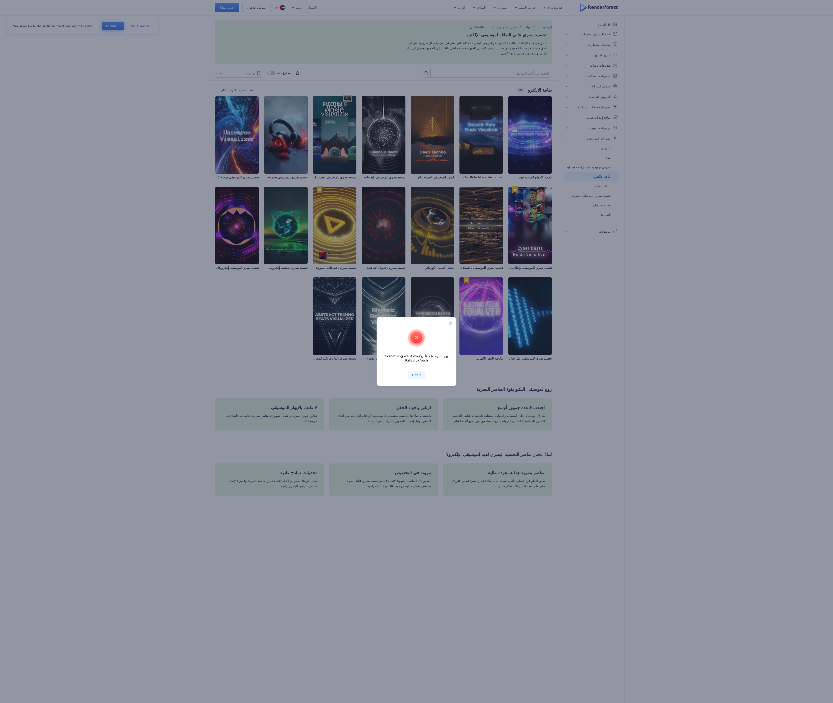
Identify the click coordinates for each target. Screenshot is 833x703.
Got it (416, 375)
